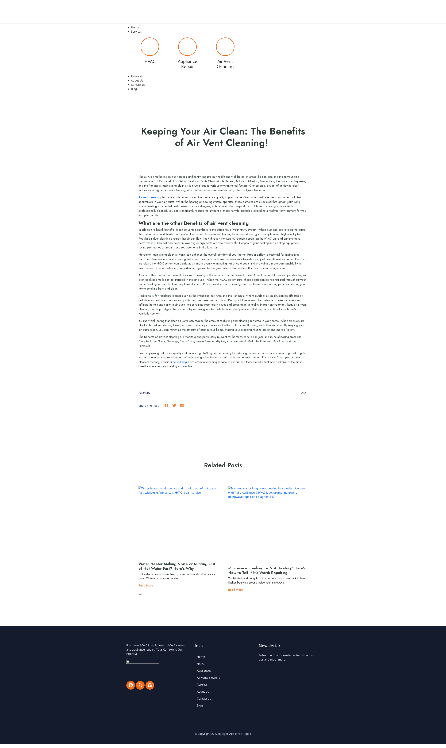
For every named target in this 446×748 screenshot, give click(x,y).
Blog (200, 705)
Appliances (204, 671)
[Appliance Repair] (187, 46)
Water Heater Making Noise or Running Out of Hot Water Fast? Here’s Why (177, 566)
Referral (202, 684)
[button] (166, 406)
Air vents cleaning (208, 678)
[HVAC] (150, 46)
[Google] (149, 685)
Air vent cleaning (149, 197)
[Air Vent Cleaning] (225, 46)
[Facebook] (130, 685)
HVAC (150, 61)
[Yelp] (140, 685)
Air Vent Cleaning (225, 63)
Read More (146, 586)
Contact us (204, 698)
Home (201, 657)
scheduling (180, 362)
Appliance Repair (187, 63)
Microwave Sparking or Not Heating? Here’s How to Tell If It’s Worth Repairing (267, 570)
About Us (203, 691)
